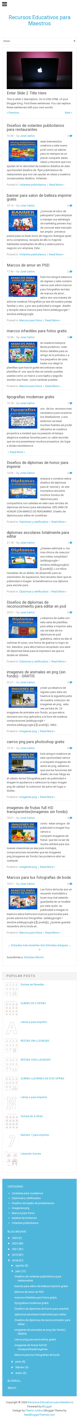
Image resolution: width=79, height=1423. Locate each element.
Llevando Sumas (31, 1153)
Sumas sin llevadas (32, 984)
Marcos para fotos (30, 320)
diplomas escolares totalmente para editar (38, 534)
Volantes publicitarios (32, 184)
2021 (15, 1249)
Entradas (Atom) (34, 957)
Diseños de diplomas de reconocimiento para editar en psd (36, 604)
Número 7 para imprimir (35, 1134)
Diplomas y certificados (33, 521)
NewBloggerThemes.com (39, 1414)
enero (18, 1373)
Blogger (47, 1406)
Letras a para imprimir (34, 1022)
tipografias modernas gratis (30, 397)
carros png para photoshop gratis (35, 742)
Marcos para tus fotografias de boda (39, 877)
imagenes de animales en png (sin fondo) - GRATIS (36, 674)
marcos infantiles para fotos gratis (37, 331)
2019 (15, 1254)
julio (17, 1271)
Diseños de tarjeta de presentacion (33, 1203)
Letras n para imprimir (34, 1097)
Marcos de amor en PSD (28, 265)
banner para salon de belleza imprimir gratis (39, 197)
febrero (19, 1367)
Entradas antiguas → (58, 945)
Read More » (56, 184)
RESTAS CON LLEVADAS (36, 1059)
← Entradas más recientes (24, 945)
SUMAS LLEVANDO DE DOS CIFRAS (42, 1078)
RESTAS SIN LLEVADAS (35, 1040)
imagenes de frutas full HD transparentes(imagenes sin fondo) (37, 809)
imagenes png (28, 731)
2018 (15, 1260)
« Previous (13, 112)
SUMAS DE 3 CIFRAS (33, 1003)
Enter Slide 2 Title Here (26, 93)
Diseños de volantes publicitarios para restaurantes (35, 127)
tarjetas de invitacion (24, 1217)
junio (18, 1361)
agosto (19, 1265)
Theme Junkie (33, 1410)
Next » (68, 112)
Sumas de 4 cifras (32, 1116)
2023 (15, 1243)
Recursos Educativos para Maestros (40, 20)
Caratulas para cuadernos (27, 1193)
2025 (15, 1237)
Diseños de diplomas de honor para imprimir (37, 464)
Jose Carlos (27, 135)
